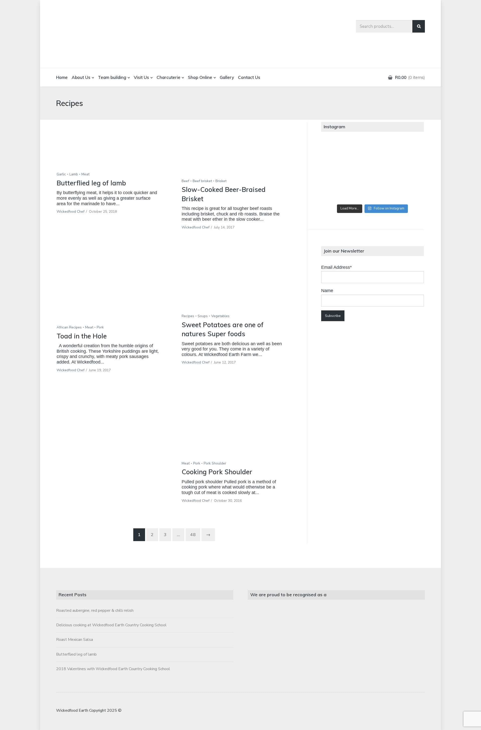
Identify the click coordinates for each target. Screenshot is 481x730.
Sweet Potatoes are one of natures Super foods (223, 329)
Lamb (73, 174)
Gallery (227, 77)
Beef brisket (202, 181)
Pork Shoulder (215, 463)
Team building (112, 77)
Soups (203, 316)
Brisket (220, 181)
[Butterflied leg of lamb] (112, 149)
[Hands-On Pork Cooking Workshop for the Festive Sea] (407, 151)
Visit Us (141, 77)
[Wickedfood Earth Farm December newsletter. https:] (338, 151)
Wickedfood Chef (70, 211)
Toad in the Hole (82, 336)
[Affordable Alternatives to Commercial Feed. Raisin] (372, 171)
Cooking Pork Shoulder (217, 472)
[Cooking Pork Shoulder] (237, 423)
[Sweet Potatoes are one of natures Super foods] (237, 282)
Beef (185, 181)
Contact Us (249, 77)
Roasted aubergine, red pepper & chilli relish (95, 610)
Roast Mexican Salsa (74, 639)
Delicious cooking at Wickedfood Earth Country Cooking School (111, 625)
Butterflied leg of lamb (91, 183)
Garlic (61, 174)
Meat (85, 174)
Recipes (188, 316)
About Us (81, 77)
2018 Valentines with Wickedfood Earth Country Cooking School (113, 669)
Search (418, 26)
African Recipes (69, 327)
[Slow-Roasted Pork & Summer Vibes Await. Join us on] (372, 151)
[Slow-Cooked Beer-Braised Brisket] (237, 153)
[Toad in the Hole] (112, 287)
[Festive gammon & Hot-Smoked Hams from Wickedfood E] (372, 190)
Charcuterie (168, 77)
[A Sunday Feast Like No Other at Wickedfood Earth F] (407, 190)
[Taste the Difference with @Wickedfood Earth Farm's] (338, 190)
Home (62, 77)
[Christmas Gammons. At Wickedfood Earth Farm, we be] (407, 171)
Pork (100, 327)
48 (193, 534)
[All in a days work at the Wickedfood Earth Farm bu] (338, 171)
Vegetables (220, 316)
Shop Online (200, 77)
